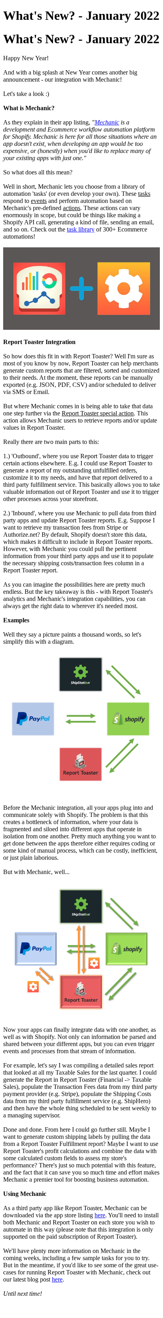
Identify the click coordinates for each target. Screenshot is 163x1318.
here (100, 1215)
